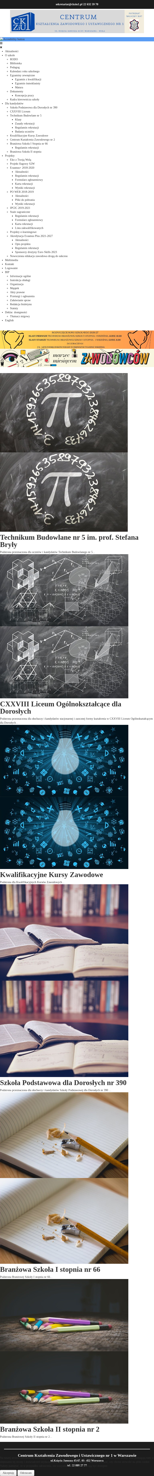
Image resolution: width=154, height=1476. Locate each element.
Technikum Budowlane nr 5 (26, 115)
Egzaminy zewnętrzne (22, 75)
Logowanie (11, 268)
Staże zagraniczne (20, 211)
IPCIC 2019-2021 (20, 207)
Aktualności (11, 51)
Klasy (18, 119)
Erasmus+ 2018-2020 (22, 167)
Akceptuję (8, 1472)
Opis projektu (22, 244)
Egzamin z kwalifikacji (28, 79)
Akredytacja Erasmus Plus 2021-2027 (31, 236)
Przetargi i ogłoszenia (22, 296)
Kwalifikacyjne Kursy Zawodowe (29, 135)
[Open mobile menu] (1, 43)
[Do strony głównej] (77, 21)
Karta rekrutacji (24, 183)
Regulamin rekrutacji (27, 127)
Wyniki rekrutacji (25, 187)
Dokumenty (16, 91)
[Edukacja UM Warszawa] (77, 357)
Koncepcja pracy (24, 95)
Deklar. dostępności (16, 312)
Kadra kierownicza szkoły (24, 99)
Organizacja (16, 284)
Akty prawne (17, 292)
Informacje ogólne (20, 276)
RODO (14, 59)
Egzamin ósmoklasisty (27, 83)
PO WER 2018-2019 (22, 191)
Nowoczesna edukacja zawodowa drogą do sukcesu (39, 256)
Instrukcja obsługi (20, 280)
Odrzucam (26, 1472)
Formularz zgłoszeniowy (29, 179)
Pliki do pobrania (25, 199)
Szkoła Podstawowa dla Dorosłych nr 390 (33, 107)
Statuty (14, 308)
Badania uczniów (24, 131)
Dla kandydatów (14, 103)
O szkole (10, 55)
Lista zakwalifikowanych (29, 228)
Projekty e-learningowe (23, 232)
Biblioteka (16, 63)
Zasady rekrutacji (25, 123)
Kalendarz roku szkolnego (25, 71)
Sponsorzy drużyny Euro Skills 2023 (36, 252)
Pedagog (15, 67)
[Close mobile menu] (1, 47)
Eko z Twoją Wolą (20, 159)
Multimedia (11, 260)
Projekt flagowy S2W (22, 163)
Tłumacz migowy (20, 316)
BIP (7, 272)
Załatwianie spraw (20, 300)
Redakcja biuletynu (21, 304)
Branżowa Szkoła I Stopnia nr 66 (29, 143)
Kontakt (9, 264)
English (9, 320)
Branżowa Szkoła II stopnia (25, 151)
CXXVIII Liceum (20, 111)
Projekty (10, 155)
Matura (19, 87)
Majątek (14, 288)
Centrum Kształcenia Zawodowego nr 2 (32, 139)
